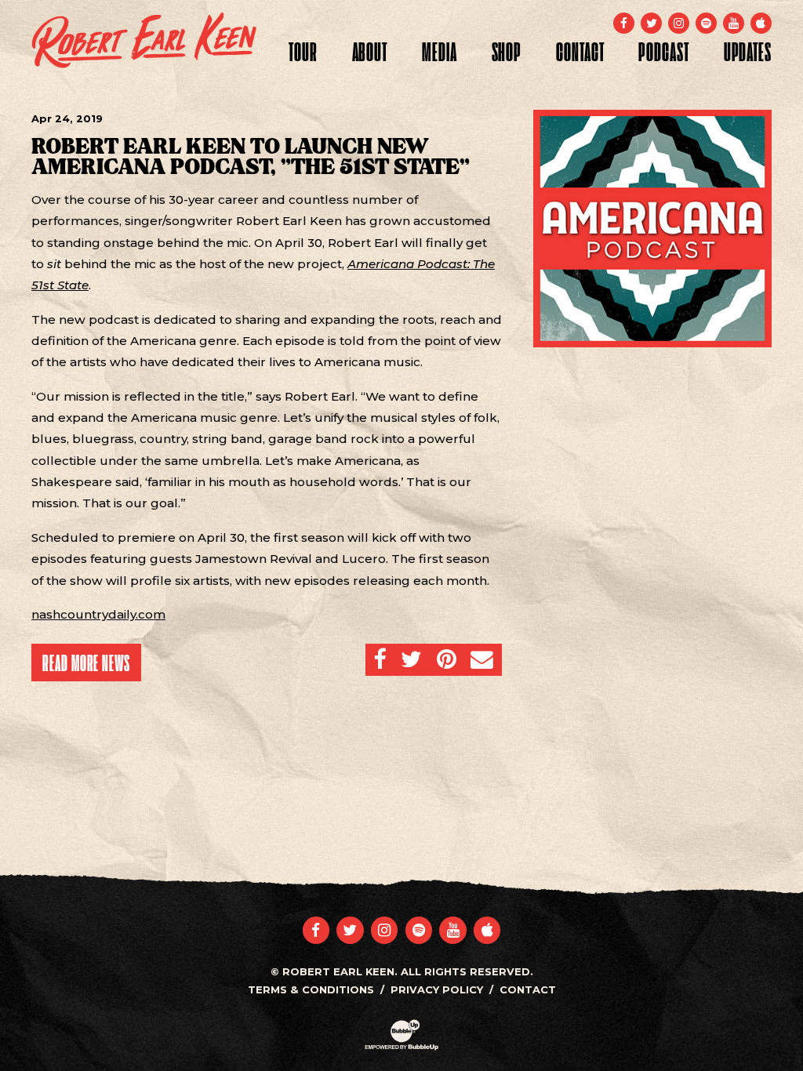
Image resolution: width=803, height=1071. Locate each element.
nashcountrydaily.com (98, 614)
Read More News (86, 662)
